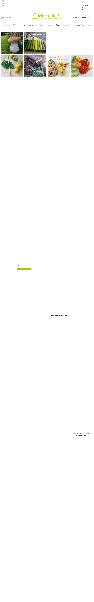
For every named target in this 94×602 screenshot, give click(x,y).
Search (25, 17)
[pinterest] (3, 6)
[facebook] (3, 1)
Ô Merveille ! (46, 15)
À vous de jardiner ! (24, 377)
